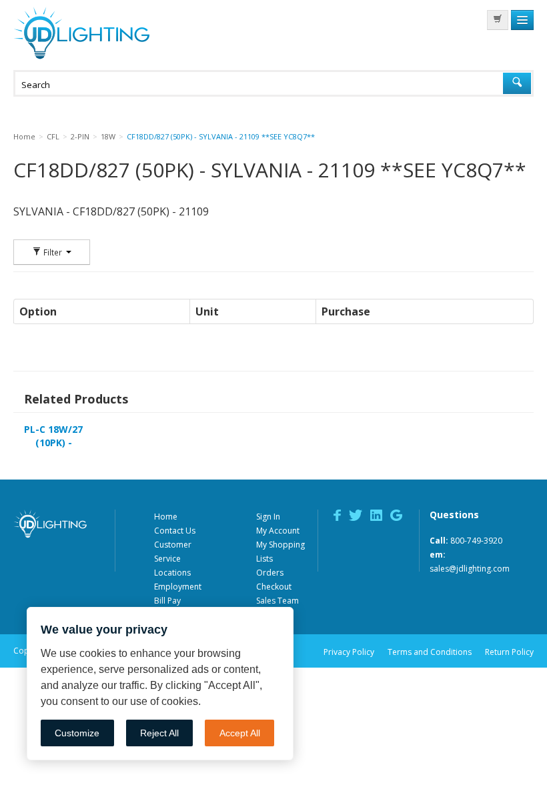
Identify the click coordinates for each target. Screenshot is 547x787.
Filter (52, 252)
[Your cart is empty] (497, 20)
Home (165, 516)
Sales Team (277, 600)
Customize (77, 733)
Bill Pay (167, 600)
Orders (270, 572)
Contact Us (174, 530)
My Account (278, 530)
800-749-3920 (476, 540)
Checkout (274, 586)
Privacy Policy (349, 652)
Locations (172, 572)
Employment (177, 586)
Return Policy (509, 652)
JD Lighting (81, 33)
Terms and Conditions (430, 652)
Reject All (159, 733)
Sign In (268, 516)
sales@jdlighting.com (470, 568)
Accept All (239, 733)
